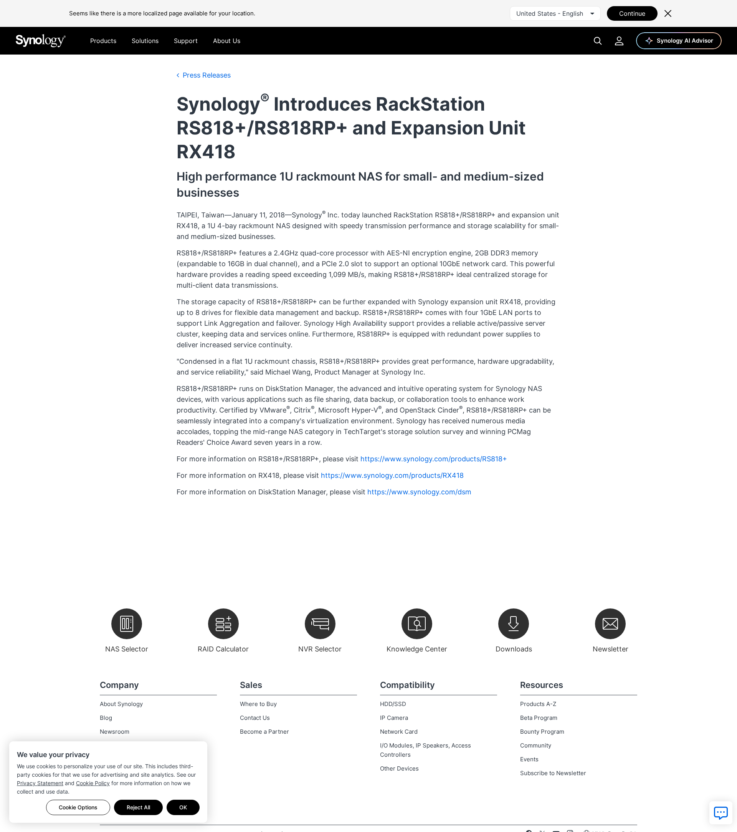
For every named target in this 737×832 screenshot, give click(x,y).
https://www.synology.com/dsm (419, 492)
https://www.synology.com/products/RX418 (392, 475)
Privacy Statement (40, 783)
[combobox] (555, 13)
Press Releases (206, 75)
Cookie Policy (93, 783)
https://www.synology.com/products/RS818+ (433, 459)
